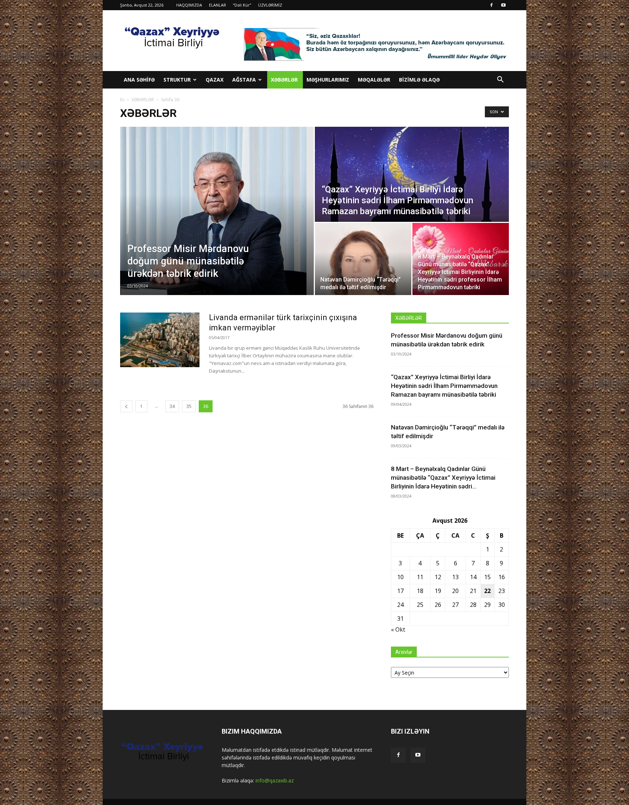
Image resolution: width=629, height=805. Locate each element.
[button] (500, 80)
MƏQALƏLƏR (374, 79)
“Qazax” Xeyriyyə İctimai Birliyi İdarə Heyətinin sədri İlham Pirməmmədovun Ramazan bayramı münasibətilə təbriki (444, 385)
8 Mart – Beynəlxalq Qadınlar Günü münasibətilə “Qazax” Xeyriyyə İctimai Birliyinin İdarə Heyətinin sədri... (443, 477)
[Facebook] (491, 5)
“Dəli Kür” (242, 5)
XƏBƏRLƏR (284, 79)
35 (188, 406)
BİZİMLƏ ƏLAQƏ (419, 79)
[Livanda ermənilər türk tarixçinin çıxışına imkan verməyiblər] (159, 340)
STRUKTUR (177, 79)
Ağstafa (244, 79)
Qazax (214, 79)
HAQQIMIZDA (189, 5)
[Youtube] (503, 5)
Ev (122, 100)
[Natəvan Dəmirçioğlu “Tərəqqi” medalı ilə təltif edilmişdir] (363, 259)
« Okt (398, 629)
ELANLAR (217, 5)
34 (172, 406)
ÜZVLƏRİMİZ (270, 5)
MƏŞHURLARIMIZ (327, 79)
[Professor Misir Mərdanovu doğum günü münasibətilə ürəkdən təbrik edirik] (217, 211)
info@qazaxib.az (275, 780)
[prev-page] (126, 406)
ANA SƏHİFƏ (139, 79)
